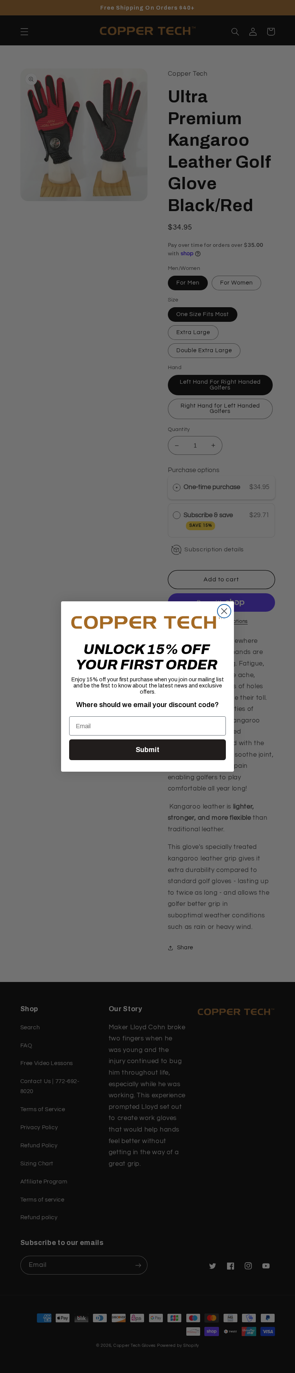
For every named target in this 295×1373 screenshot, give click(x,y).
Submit (147, 750)
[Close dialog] (224, 611)
